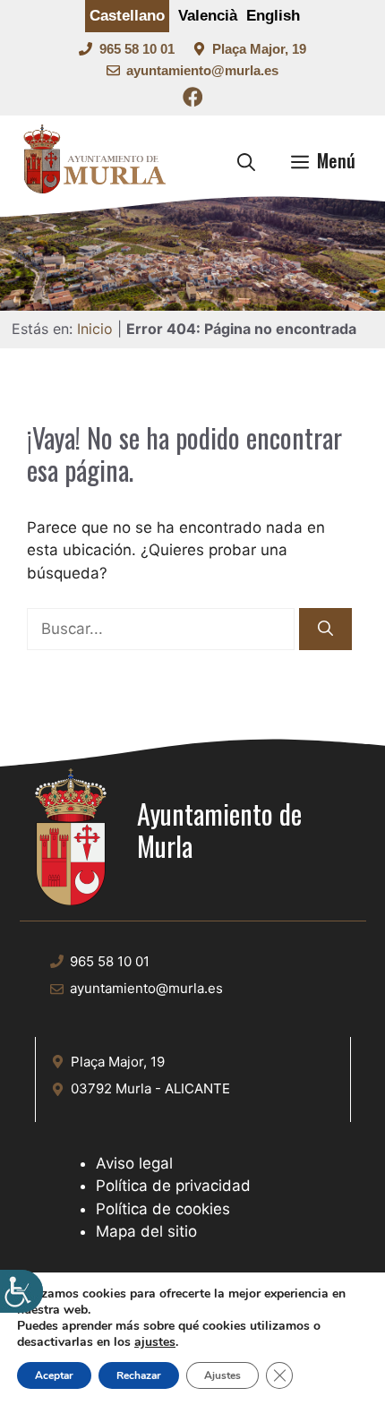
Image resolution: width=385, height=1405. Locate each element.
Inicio (95, 329)
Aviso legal (134, 1163)
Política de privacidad (173, 1186)
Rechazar (138, 1375)
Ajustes (222, 1375)
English (273, 15)
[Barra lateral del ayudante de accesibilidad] (21, 1291)
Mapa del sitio (146, 1231)
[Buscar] (325, 629)
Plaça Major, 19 (259, 48)
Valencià (207, 15)
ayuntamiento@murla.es (202, 70)
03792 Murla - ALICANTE (150, 1088)
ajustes (154, 1342)
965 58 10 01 (137, 48)
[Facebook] (193, 100)
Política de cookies (163, 1209)
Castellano (127, 15)
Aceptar (54, 1375)
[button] (246, 160)
